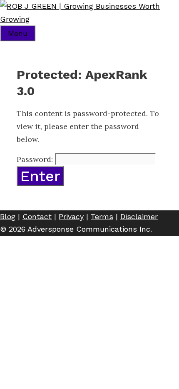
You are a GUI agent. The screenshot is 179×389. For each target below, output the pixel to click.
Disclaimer (139, 216)
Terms (102, 216)
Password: (36, 159)
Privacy (71, 216)
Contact (37, 216)
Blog (7, 216)
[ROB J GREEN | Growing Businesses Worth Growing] (89, 19)
